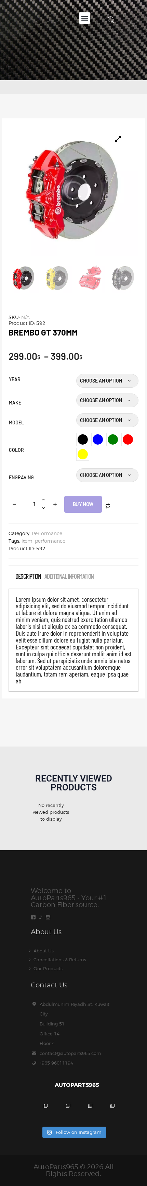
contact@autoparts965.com (70, 1053)
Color (16, 450)
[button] (84, 18)
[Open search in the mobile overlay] (111, 19)
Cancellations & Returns (60, 959)
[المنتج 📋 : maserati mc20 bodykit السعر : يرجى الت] (40, 1111)
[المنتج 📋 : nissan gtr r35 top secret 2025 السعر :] (84, 1111)
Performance (47, 533)
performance (50, 541)
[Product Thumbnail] (118, 139)
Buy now (83, 504)
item (27, 541)
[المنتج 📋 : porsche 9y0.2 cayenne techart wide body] (62, 1111)
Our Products (48, 968)
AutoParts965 (56, 1167)
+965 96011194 (56, 1063)
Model (16, 422)
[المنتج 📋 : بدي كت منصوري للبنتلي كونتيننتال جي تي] (106, 1111)
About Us (44, 950)
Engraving (21, 477)
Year (15, 379)
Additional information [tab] (69, 576)
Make (15, 403)
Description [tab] (28, 576)
